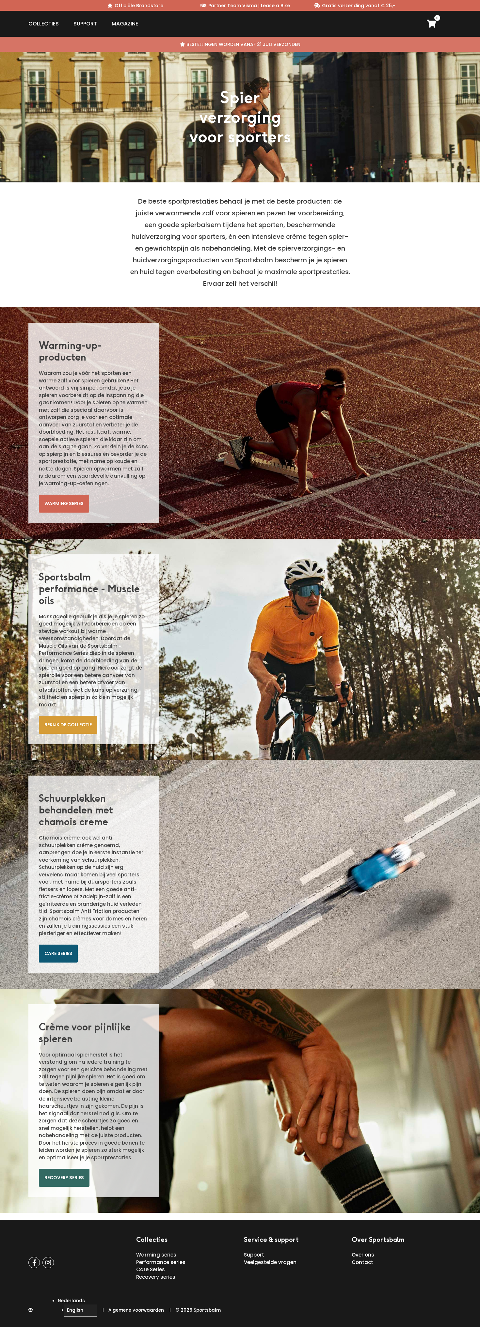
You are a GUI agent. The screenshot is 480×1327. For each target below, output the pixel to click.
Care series (58, 953)
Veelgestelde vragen (270, 1262)
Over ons (363, 1254)
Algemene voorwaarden (136, 1310)
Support (85, 23)
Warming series (64, 503)
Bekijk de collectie (68, 724)
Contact (362, 1262)
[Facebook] (34, 1262)
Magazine (125, 23)
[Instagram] (48, 1262)
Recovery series (64, 1177)
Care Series (150, 1269)
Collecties (43, 23)
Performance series (160, 1262)
